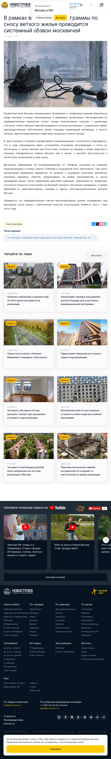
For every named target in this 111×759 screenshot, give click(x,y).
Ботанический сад (89, 624)
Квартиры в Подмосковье (15, 616)
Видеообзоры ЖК (12, 687)
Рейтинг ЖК (35, 690)
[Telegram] (105, 224)
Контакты (9, 723)
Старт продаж (10, 670)
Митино (59, 613)
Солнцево (60, 620)
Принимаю (55, 749)
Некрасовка (86, 609)
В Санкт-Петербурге (13, 631)
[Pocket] (101, 224)
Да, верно (60, 17)
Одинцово (34, 628)
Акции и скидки (88, 655)
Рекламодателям (13, 719)
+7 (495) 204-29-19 (69, 4)
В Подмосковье (11, 624)
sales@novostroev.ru (49, 708)
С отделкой (9, 663)
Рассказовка (87, 616)
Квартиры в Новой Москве (16, 613)
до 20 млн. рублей (12, 655)
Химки (33, 616)
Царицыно (60, 616)
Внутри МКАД (10, 666)
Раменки (85, 613)
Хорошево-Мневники (65, 609)
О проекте (10, 716)
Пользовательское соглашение (92, 731)
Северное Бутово (64, 631)
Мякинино (86, 628)
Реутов (33, 631)
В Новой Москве (11, 628)
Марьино (60, 624)
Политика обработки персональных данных (54, 731)
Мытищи (34, 620)
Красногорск (35, 609)
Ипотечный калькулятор (92, 659)
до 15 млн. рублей (12, 652)
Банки (84, 652)
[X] (97, 224)
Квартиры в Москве (13, 609)
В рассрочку (9, 659)
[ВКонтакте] (93, 224)
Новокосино (87, 620)
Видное (33, 624)
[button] (106, 540)
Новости (34, 683)
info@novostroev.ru (13, 705)
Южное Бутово (63, 628)
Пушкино (34, 635)
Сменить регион (44, 17)
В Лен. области (11, 635)
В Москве (8, 620)
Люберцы (34, 613)
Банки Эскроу (87, 648)
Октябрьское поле (90, 631)
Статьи (33, 687)
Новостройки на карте (14, 683)
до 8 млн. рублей (12, 648)
